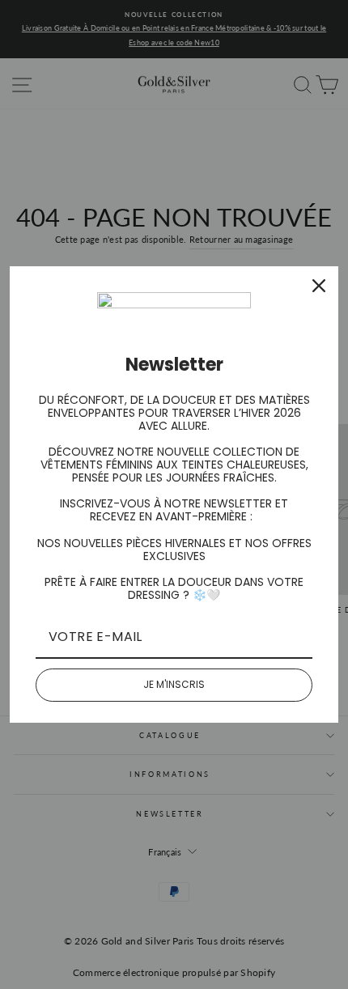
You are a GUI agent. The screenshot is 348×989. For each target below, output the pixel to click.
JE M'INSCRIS (174, 684)
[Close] (318, 285)
